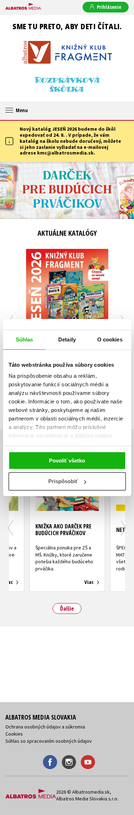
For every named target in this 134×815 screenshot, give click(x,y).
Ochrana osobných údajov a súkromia (45, 726)
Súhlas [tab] (24, 339)
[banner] (23, 7)
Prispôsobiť (63, 481)
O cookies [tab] (110, 339)
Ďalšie (67, 608)
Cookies (14, 734)
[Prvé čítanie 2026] (67, 190)
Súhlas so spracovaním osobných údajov (48, 741)
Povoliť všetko (67, 461)
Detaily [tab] (67, 339)
